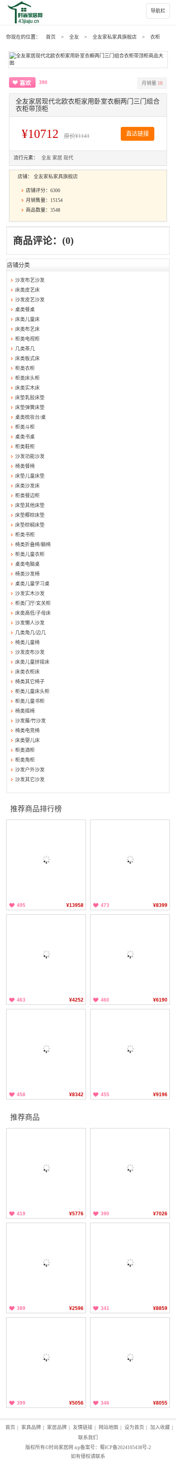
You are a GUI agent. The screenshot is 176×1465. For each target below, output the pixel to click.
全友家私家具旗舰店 (115, 37)
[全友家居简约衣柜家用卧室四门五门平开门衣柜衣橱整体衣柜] (129, 1167)
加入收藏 (160, 1427)
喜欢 (25, 83)
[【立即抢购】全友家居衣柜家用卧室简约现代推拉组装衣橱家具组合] (46, 1357)
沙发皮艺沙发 (30, 300)
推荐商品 (25, 1117)
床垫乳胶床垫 (30, 398)
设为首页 (134, 1427)
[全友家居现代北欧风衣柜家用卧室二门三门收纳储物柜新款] (129, 1357)
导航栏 (158, 11)
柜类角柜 (25, 760)
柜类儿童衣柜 (30, 554)
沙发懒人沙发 (30, 623)
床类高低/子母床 (33, 613)
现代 (68, 158)
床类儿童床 (27, 319)
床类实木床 (27, 388)
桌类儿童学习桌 (32, 584)
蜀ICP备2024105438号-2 (125, 1447)
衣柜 (155, 37)
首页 (51, 37)
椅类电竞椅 (27, 731)
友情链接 (83, 1427)
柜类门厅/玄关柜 (33, 603)
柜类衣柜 (25, 368)
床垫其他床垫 (30, 505)
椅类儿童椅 (27, 642)
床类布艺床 (27, 329)
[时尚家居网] (88, 12)
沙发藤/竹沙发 (30, 721)
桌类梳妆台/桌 (30, 417)
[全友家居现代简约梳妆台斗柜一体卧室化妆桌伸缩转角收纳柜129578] (46, 954)
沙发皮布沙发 (30, 652)
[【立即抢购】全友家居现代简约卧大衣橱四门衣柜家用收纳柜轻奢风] (46, 1167)
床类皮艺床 (27, 290)
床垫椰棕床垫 (30, 515)
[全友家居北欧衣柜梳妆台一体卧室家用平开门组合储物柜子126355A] (129, 1262)
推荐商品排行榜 (36, 809)
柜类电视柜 (27, 339)
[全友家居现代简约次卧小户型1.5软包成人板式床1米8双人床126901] (46, 1048)
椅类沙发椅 (27, 574)
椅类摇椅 (25, 711)
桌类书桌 (25, 437)
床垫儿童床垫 (30, 476)
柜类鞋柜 (25, 447)
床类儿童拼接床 (32, 662)
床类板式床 (27, 358)
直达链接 (137, 134)
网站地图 (108, 1427)
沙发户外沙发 (30, 770)
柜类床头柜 (27, 378)
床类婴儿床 (27, 740)
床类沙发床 (27, 486)
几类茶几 (25, 349)
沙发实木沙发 (30, 593)
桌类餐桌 (25, 310)
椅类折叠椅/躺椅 (33, 544)
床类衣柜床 (27, 672)
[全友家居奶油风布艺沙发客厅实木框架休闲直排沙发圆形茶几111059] (129, 1048)
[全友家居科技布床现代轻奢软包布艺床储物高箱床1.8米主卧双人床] (129, 954)
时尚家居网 (61, 1447)
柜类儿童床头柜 (32, 691)
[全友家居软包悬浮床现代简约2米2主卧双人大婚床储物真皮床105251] (129, 859)
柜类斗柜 (25, 427)
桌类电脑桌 (27, 564)
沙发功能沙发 (30, 456)
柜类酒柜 (25, 750)
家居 (57, 158)
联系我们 (88, 1438)
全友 (74, 37)
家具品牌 (31, 1427)
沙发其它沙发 (30, 779)
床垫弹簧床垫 (30, 407)
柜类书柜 (25, 535)
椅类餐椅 (25, 466)
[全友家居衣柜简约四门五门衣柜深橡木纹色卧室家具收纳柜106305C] (46, 1262)
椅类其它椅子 (30, 682)
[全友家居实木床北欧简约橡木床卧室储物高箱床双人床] (46, 859)
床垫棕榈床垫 (30, 525)
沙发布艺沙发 (30, 280)
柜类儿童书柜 (30, 701)
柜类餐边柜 (27, 496)
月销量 (152, 83)
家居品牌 (57, 1427)
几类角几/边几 (30, 633)
